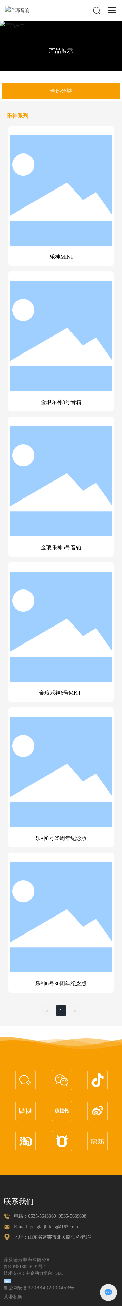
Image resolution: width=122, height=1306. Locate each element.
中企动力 (34, 1273)
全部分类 (61, 91)
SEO (59, 1273)
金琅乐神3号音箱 (61, 402)
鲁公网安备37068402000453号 (39, 1287)
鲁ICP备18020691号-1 (25, 1266)
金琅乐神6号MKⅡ (61, 693)
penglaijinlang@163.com (54, 1226)
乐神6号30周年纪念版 (61, 983)
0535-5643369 (42, 1216)
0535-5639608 (72, 1216)
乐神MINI (61, 257)
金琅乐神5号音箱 (61, 547)
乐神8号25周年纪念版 (61, 838)
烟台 (47, 1273)
